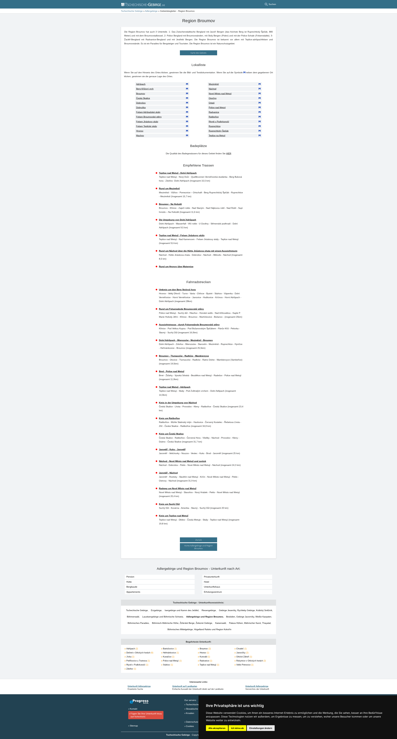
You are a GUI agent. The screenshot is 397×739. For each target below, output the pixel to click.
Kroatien (190, 713)
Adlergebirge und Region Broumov (204, 616)
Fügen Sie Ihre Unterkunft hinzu (146, 715)
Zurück (198, 539)
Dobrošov (141, 103)
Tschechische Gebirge (137, 610)
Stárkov (167, 665)
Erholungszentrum (213, 592)
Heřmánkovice (170, 653)
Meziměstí (214, 84)
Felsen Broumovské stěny (149, 117)
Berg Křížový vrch (145, 88)
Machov (140, 135)
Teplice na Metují (217, 135)
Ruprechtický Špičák (219, 131)
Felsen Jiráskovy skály (147, 121)
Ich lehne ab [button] (237, 728)
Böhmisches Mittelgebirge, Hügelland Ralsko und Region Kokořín (199, 629)
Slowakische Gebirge (196, 709)
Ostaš (211, 103)
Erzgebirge (156, 610)
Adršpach (140, 84)
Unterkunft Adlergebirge (139, 686)
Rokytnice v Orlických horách (250, 661)
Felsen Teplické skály (146, 126)
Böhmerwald (133, 616)
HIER (228, 153)
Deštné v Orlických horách (139, 653)
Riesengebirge (209, 610)
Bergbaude (131, 587)
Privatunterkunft (211, 576)
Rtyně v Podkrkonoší (219, 121)
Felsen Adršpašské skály (148, 112)
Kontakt (133, 709)
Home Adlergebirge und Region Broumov (198, 547)
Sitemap (134, 725)
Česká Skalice (143, 98)
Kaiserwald (220, 623)
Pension (130, 576)
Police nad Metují (217, 107)
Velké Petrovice (244, 665)
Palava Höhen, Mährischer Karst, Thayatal (250, 623)
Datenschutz (192, 722)
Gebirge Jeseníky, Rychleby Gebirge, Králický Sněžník (245, 610)
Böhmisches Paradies (138, 623)
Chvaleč (241, 648)
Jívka (130, 657)
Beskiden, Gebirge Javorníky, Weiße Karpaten (248, 616)
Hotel (206, 582)
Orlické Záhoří (243, 657)
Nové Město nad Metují (220, 93)
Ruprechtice (215, 126)
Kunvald (204, 657)
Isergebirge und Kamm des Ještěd (181, 610)
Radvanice (214, 112)
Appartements (133, 592)
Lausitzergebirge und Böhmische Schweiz (162, 616)
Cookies (190, 726)
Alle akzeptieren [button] (216, 728)
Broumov (140, 93)
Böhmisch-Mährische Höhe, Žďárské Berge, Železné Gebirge (182, 623)
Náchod (212, 88)
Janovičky (242, 653)
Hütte (129, 582)
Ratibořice (214, 117)
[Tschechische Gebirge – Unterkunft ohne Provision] (143, 4)
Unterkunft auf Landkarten (184, 686)
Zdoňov (130, 669)
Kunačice (168, 657)
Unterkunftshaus (212, 587)
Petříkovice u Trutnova (137, 661)
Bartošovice (169, 648)
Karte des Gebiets (198, 52)
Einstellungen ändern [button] (260, 728)
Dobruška (141, 107)
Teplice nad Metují (209, 665)
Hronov (139, 131)
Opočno (212, 98)
